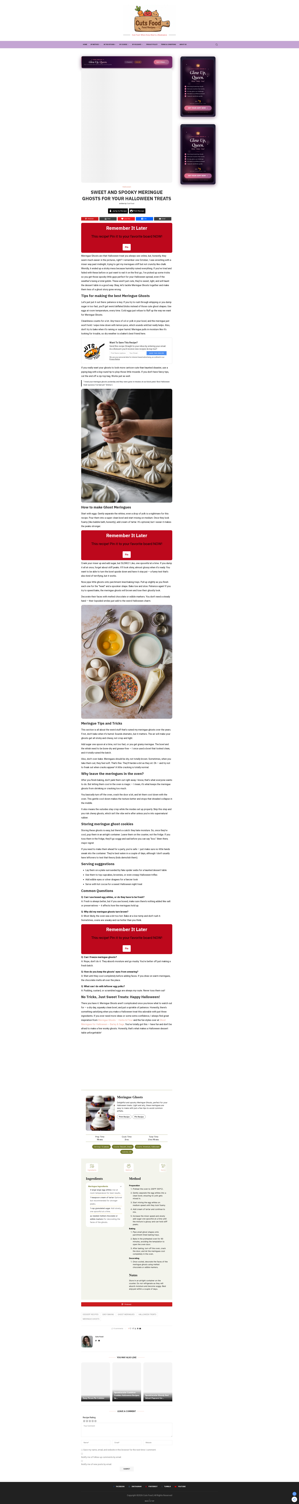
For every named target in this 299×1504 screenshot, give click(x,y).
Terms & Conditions (168, 44)
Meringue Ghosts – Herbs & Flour (115, 1020)
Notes (163, 1170)
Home (85, 44)
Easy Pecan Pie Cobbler (93, 1398)
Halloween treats (147, 1314)
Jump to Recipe (119, 211)
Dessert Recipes (90, 1314)
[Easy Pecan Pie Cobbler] (95, 1381)
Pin (126, 247)
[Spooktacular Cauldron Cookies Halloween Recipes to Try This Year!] (126, 1381)
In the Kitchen (109, 44)
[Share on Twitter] (135, 1329)
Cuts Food (130, 203)
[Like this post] (130, 1328)
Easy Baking (108, 1314)
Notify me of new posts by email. (96, 1464)
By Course (123, 44)
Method (129, 1170)
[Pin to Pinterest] (137, 1328)
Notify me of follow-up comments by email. (101, 1457)
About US (183, 44)
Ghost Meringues (126, 1314)
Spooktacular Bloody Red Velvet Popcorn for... (157, 1397)
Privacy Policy (151, 44)
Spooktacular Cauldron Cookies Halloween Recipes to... (126, 1395)
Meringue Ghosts (91, 1319)
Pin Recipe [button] (139, 1117)
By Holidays (136, 44)
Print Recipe (138, 211)
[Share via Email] (140, 1328)
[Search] (216, 44)
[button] (121, 1186)
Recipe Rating (89, 1417)
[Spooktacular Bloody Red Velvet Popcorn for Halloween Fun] (157, 1381)
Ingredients (92, 1170)
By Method (95, 44)
